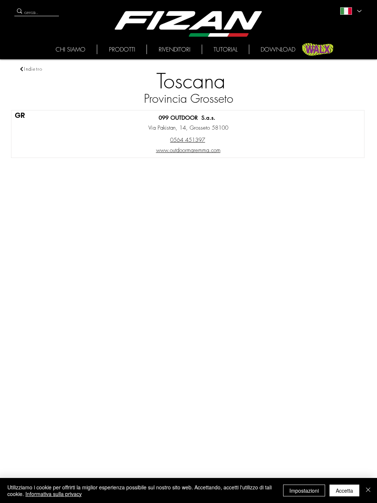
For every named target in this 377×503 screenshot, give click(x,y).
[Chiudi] (368, 490)
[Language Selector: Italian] (350, 11)
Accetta (344, 490)
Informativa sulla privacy (53, 493)
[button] (70, 49)
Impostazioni (304, 490)
